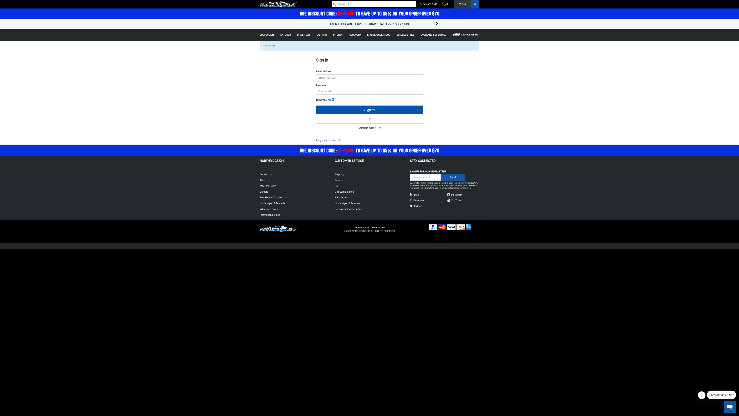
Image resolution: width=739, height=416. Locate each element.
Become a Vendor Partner (349, 209)
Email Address (323, 71)
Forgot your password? (328, 140)
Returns (339, 180)
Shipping (339, 174)
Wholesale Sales (269, 209)
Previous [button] (302, 24)
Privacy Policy (362, 227)
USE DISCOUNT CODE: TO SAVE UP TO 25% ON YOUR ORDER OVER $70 (369, 13)
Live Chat (385, 24)
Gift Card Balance (344, 191)
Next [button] (437, 24)
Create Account (369, 128)
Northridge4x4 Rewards (272, 203)
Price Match (341, 197)
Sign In (445, 4)
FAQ (337, 186)
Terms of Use (378, 227)
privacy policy (447, 188)
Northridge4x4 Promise (347, 203)
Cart (468, 4)
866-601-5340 (429, 4)
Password (321, 85)
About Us (265, 180)
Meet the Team (268, 186)
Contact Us (266, 174)
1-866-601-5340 (401, 24)
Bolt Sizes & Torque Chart (273, 197)
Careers (264, 191)
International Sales (270, 214)
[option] (369, 24)
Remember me (323, 100)
